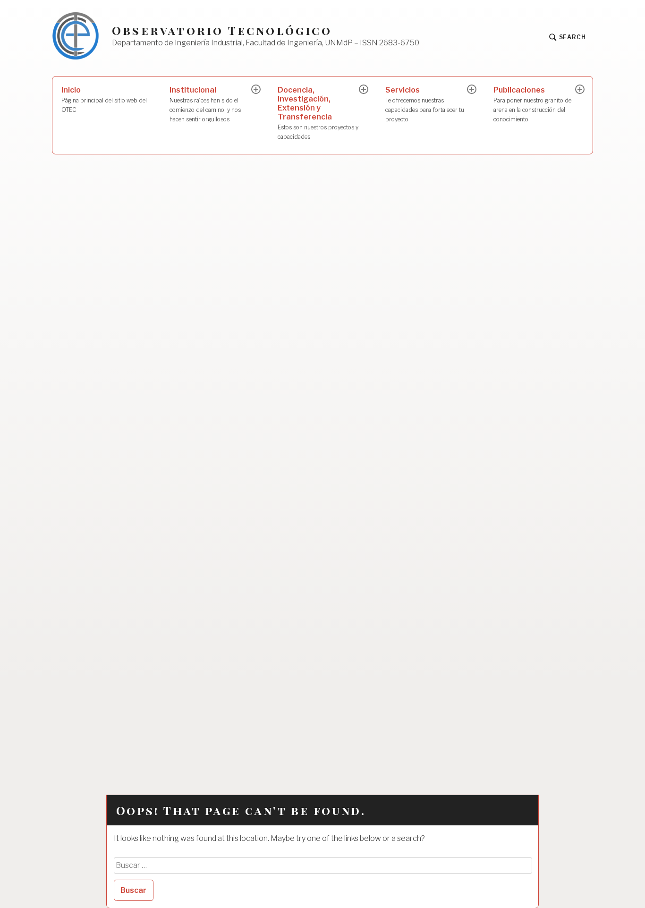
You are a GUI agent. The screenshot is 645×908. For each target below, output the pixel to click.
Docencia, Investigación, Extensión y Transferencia (318, 112)
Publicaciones (532, 104)
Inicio (104, 99)
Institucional (205, 104)
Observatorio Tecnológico (222, 30)
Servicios (424, 104)
